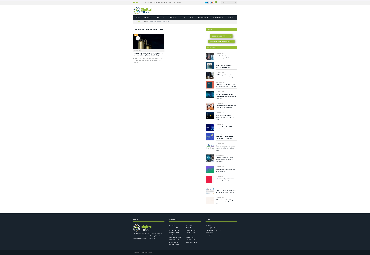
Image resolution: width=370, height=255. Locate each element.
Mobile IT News (190, 228)
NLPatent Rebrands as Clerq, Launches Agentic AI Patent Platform (224, 202)
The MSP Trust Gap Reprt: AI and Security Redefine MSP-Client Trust (225, 148)
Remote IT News (190, 235)
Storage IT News (190, 237)
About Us (208, 225)
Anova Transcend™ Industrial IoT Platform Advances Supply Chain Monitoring (149, 54)
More (229, 17)
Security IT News (190, 232)
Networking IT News (191, 230)
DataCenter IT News (175, 237)
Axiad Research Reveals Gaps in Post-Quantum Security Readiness (226, 85)
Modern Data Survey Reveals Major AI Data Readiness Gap (163, 2)
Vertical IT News (190, 240)
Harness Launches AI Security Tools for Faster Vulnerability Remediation (225, 159)
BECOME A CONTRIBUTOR (221, 36)
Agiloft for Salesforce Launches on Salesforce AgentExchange (226, 57)
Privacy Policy (209, 235)
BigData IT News (174, 230)
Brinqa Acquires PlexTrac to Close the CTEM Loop (226, 170)
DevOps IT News (174, 240)
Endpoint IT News (174, 244)
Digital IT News (173, 242)
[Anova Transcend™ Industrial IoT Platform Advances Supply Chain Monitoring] (148, 42)
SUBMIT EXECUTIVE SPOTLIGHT (221, 41)
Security (147, 17)
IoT (182, 17)
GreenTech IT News (191, 242)
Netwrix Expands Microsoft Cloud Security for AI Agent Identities (226, 191)
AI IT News (172, 225)
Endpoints (202, 17)
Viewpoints (217, 17)
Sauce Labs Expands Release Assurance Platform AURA (224, 137)
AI (190, 17)
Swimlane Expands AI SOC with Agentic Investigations (225, 128)
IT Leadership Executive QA (213, 230)
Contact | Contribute (211, 228)
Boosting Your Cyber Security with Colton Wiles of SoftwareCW (226, 107)
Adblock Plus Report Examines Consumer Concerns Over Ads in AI (225, 181)
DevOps (171, 17)
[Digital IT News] (142, 10)
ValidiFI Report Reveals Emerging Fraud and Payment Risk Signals (226, 76)
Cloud (159, 17)
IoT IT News (189, 225)
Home (137, 17)
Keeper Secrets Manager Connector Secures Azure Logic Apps (225, 117)
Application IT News (175, 228)
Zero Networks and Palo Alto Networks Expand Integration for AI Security (226, 96)
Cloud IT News (173, 235)
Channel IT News (174, 232)
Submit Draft (209, 232)
